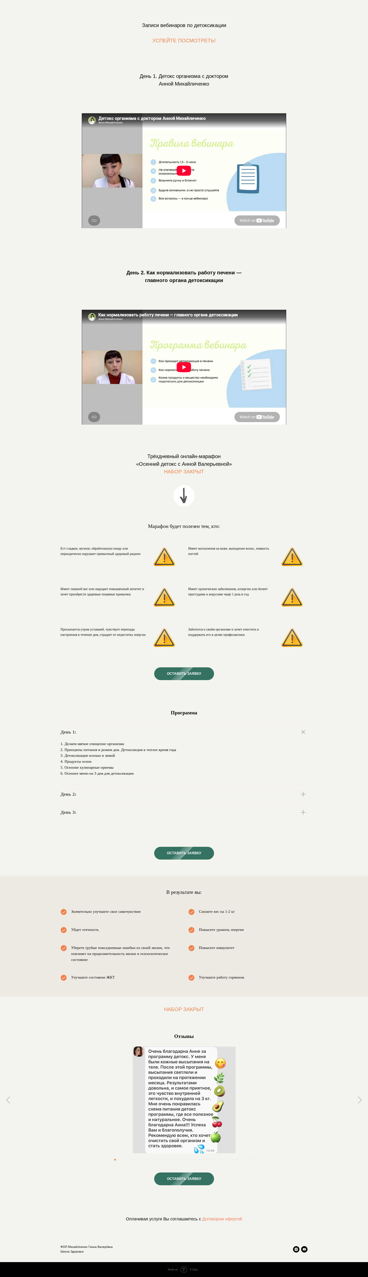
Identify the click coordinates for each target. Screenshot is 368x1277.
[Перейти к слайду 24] (203, 1160)
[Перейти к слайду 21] (192, 1160)
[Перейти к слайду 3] (123, 1160)
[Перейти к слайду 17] (176, 1160)
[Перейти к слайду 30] (226, 1160)
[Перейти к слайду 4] (126, 1160)
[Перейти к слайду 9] (146, 1160)
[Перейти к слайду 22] (195, 1160)
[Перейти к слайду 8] (142, 1160)
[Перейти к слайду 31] (230, 1160)
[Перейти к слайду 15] (169, 1160)
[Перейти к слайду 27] (215, 1160)
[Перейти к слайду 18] (180, 1160)
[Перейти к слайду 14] (165, 1160)
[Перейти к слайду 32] (234, 1160)
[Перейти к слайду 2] (119, 1160)
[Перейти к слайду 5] (130, 1160)
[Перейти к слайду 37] (253, 1160)
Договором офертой (222, 1219)
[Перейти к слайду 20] (188, 1160)
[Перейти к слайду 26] (211, 1160)
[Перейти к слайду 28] (218, 1160)
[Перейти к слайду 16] (172, 1160)
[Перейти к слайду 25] (207, 1160)
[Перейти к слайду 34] (241, 1160)
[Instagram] (296, 1249)
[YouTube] (304, 1249)
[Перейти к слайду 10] (149, 1160)
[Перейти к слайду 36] (249, 1160)
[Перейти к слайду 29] (222, 1160)
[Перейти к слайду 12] (157, 1160)
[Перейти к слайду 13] (161, 1160)
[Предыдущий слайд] (8, 1099)
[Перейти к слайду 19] (184, 1160)
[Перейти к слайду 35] (245, 1160)
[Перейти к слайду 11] (153, 1160)
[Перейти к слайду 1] (115, 1160)
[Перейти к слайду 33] (238, 1160)
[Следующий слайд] (360, 1099)
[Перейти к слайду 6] (134, 1160)
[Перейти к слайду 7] (138, 1160)
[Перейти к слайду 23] (199, 1160)
